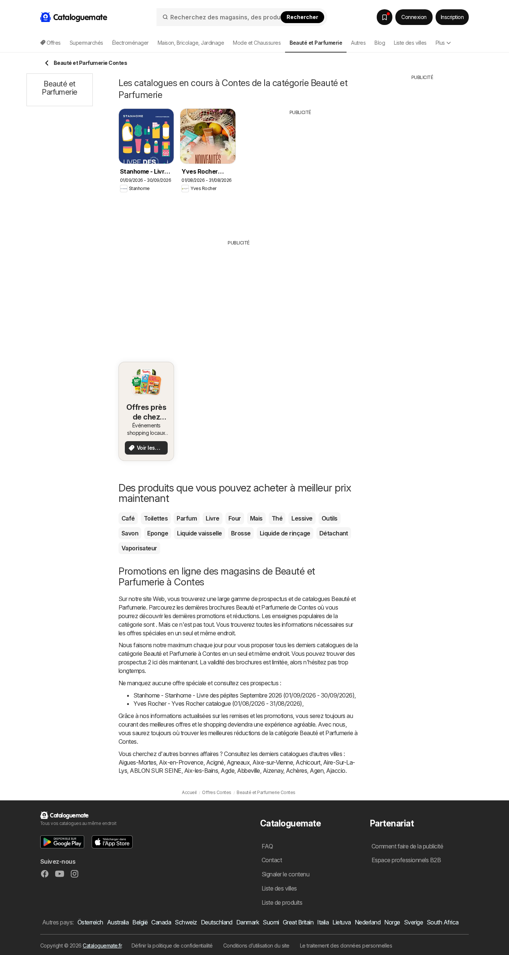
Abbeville (248, 770)
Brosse (241, 533)
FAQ (267, 846)
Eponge (157, 533)
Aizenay (273, 770)
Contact (272, 860)
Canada (161, 922)
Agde (227, 770)
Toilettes (156, 518)
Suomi (271, 922)
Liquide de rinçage (285, 533)
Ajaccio (335, 770)
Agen (316, 770)
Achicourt (307, 762)
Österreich (90, 922)
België (140, 922)
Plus (440, 42)
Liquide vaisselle (199, 533)
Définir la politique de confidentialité (172, 945)
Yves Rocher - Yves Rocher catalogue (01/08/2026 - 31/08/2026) (217, 703)
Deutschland (217, 922)
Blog (379, 42)
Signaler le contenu (285, 874)
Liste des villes (410, 42)
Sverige (413, 922)
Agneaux (238, 762)
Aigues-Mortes (137, 762)
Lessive (301, 518)
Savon (129, 533)
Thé (277, 518)
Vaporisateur (139, 548)
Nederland (367, 922)
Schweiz (186, 922)
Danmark (247, 922)
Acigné (215, 762)
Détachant (333, 533)
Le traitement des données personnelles (346, 945)
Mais (256, 518)
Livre (212, 518)
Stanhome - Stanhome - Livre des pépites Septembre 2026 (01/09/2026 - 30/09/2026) (243, 695)
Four (234, 518)
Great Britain (298, 922)
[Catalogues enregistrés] (384, 17)
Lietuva (341, 922)
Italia (323, 922)
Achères (296, 770)
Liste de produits (282, 902)
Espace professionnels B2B (406, 860)
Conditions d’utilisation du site (256, 945)
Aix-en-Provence (181, 762)
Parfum (187, 518)
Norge (392, 922)
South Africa (443, 922)
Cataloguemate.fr (102, 945)
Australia (118, 922)
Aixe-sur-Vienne (272, 762)
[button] (62, 841)
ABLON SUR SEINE (155, 770)
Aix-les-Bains (201, 770)
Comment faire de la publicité (407, 846)
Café (128, 518)
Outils (330, 518)
